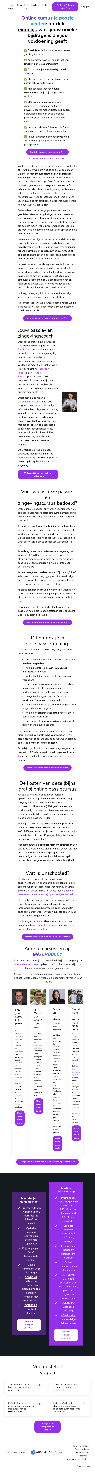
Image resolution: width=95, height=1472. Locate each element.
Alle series (11, 7)
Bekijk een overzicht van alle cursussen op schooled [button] (47, 1161)
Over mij (26, 7)
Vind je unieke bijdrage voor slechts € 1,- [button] (47, 318)
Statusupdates (82, 1449)
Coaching (35, 5)
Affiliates (84, 1445)
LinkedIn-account (31, 401)
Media (19, 5)
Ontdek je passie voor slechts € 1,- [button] (47, 152)
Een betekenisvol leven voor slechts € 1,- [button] (47, 622)
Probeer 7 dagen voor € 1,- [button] (65, 7)
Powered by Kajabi (83, 1466)
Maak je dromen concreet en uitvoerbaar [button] (47, 767)
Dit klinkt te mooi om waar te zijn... (47, 158)
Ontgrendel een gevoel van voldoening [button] (38, 474)
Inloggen (85, 6)
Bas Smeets (24, 349)
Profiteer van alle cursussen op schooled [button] (47, 936)
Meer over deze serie (19, 1118)
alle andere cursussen (26, 964)
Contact (45, 5)
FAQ (75, 1445)
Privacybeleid (82, 1452)
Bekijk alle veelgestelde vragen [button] (47, 1426)
